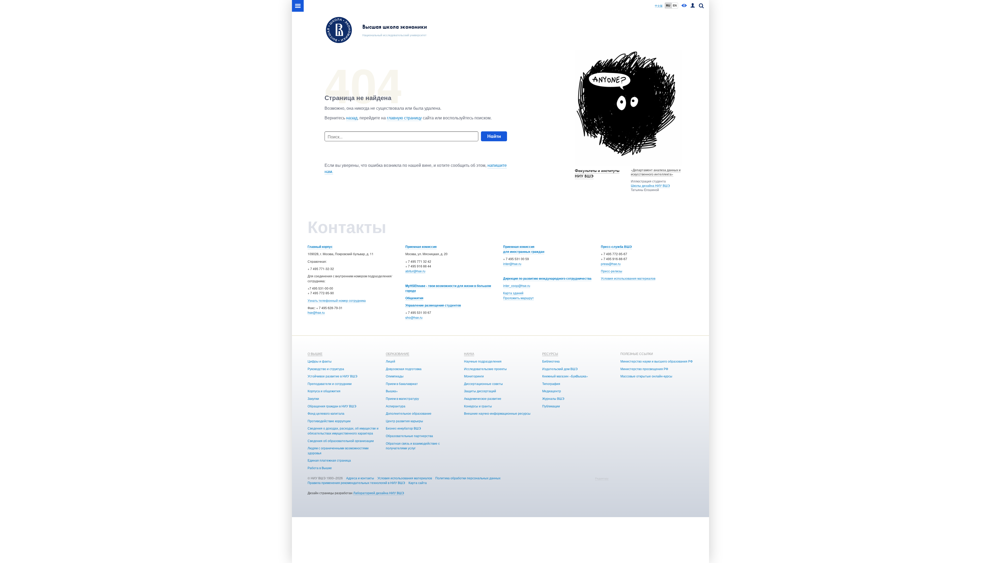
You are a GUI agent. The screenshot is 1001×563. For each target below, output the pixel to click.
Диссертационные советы (483, 383)
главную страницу (404, 118)
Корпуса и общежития (324, 391)
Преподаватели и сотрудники (330, 383)
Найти (494, 136)
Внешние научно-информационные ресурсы (497, 413)
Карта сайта (417, 482)
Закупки (313, 398)
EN (675, 5)
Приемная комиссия (421, 246)
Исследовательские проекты (485, 368)
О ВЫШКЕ (315, 353)
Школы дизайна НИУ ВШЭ (650, 185)
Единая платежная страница (329, 460)
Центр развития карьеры (404, 421)
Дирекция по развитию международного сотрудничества (547, 278)
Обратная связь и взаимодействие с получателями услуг (413, 445)
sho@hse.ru (414, 317)
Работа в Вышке (320, 468)
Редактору (601, 478)
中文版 (659, 5)
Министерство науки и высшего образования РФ (656, 361)
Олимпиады (395, 376)
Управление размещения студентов (433, 305)
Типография (551, 383)
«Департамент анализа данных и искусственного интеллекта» (656, 172)
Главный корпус (320, 246)
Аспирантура (395, 406)
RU (668, 5)
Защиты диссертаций (480, 391)
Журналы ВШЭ (553, 398)
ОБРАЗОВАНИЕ (397, 353)
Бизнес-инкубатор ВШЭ (403, 428)
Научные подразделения (483, 361)
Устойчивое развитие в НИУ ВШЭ (332, 376)
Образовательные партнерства (409, 435)
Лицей (390, 361)
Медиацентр (551, 391)
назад (351, 118)
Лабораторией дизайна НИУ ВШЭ (378, 493)
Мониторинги (474, 376)
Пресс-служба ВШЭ (616, 246)
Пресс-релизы (611, 271)
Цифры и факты (320, 361)
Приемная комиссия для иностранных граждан (523, 249)
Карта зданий (513, 293)
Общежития (414, 298)
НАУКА (469, 353)
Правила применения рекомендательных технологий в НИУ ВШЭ (356, 482)
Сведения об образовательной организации (341, 440)
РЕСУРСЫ (550, 353)
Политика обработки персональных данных (467, 478)
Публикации (551, 406)
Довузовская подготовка (404, 368)
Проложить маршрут (518, 298)
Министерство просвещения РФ (644, 368)
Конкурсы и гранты (478, 406)
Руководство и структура (326, 368)
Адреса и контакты (360, 478)
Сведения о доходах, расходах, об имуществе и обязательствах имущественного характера (343, 430)
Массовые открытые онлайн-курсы (646, 376)
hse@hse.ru (316, 312)
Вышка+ (392, 391)
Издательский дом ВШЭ (560, 368)
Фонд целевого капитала (326, 413)
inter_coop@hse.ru (516, 285)
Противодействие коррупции (329, 421)
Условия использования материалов (628, 278)
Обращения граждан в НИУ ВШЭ (332, 406)
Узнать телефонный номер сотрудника (337, 300)
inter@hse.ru (512, 263)
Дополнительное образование (408, 413)
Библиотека (551, 361)
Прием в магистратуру (402, 398)
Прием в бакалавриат (402, 383)
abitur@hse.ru (415, 271)
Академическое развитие (482, 398)
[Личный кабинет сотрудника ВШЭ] (693, 6)
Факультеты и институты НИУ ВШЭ (597, 173)
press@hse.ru (611, 263)
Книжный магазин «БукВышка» (565, 376)
